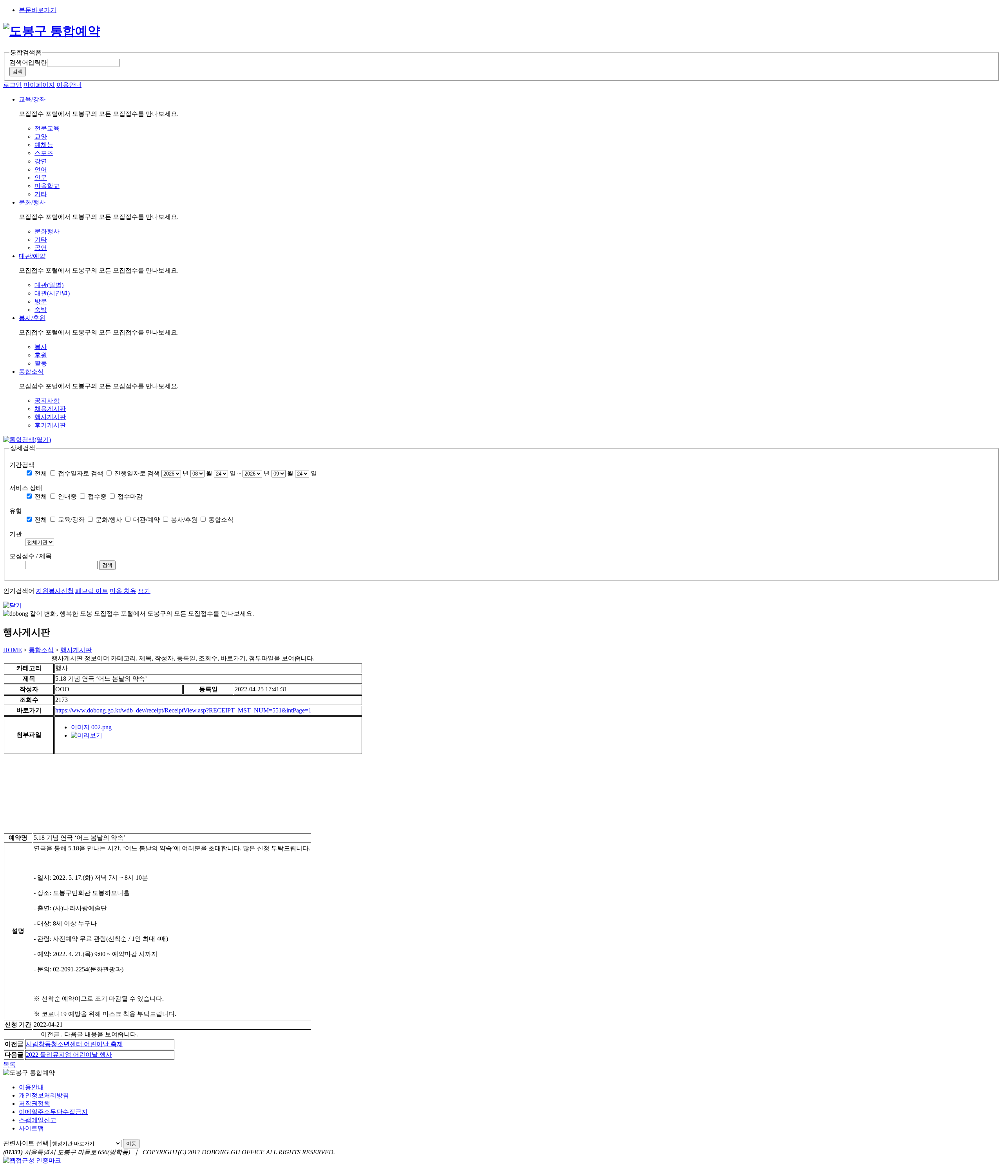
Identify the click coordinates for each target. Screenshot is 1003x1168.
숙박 (40, 309)
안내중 (67, 496)
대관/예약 (146, 519)
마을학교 (47, 186)
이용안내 (68, 84)
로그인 (12, 84)
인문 (40, 177)
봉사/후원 (184, 519)
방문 (40, 301)
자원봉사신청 (55, 591)
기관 (15, 534)
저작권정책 (34, 1103)
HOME (12, 650)
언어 (40, 169)
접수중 (97, 496)
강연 (40, 161)
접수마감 (130, 496)
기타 (40, 194)
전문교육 (47, 128)
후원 (40, 355)
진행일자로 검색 (137, 473)
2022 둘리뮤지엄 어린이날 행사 (69, 1054)
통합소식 (221, 519)
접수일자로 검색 (80, 473)
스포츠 (43, 153)
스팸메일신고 (37, 1120)
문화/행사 (109, 519)
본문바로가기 (37, 10)
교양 (40, 136)
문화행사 (47, 231)
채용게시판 (50, 408)
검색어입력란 (28, 62)
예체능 (43, 144)
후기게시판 (50, 425)
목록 (9, 1064)
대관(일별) (48, 285)
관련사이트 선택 (26, 1143)
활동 (40, 363)
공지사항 (47, 400)
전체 (40, 473)
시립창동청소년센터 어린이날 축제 (74, 1044)
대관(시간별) (52, 293)
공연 (40, 247)
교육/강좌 (71, 519)
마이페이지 (39, 84)
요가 (144, 591)
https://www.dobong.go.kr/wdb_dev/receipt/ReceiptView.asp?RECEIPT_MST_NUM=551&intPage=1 (183, 710)
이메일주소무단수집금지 (53, 1111)
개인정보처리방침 (44, 1095)
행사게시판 (50, 417)
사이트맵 (31, 1128)
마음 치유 (123, 591)
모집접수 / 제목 (30, 556)
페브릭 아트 (91, 591)
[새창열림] (86, 735)
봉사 (40, 347)
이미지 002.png (91, 727)
